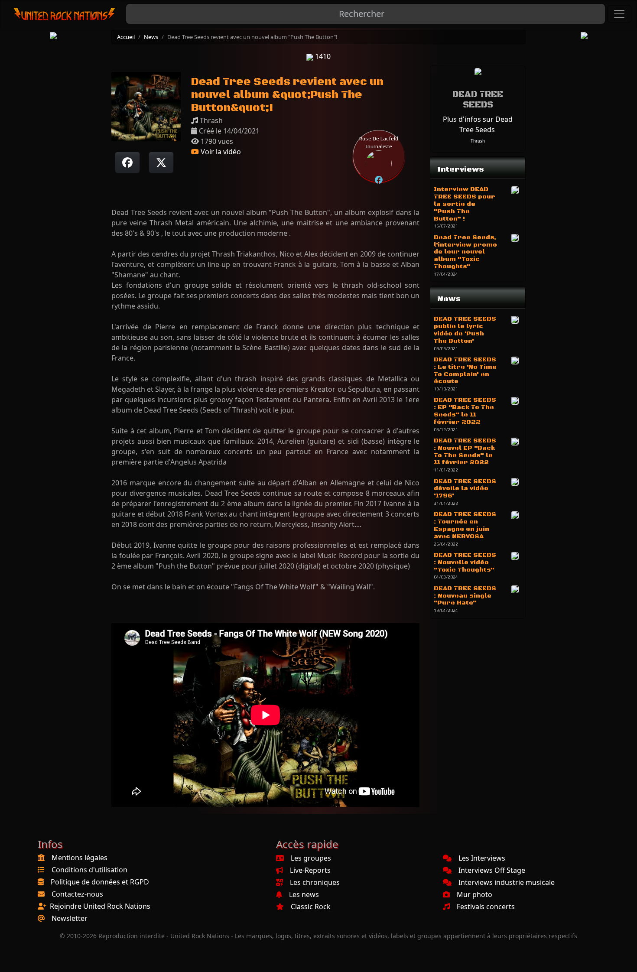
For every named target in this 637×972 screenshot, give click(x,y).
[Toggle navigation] (619, 14)
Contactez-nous (77, 894)
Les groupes (311, 858)
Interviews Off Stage (491, 870)
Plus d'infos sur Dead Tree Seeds (478, 124)
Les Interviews (481, 858)
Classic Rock (311, 906)
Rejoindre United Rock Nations (100, 906)
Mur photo (474, 894)
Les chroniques (315, 882)
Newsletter (70, 918)
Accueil (126, 37)
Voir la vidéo (220, 151)
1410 (322, 56)
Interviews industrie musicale (506, 882)
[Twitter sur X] (161, 162)
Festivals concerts (486, 906)
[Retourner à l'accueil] (65, 14)
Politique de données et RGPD (100, 882)
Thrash (478, 141)
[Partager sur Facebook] (127, 162)
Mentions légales (79, 857)
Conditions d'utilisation (89, 869)
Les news (304, 894)
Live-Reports (310, 870)
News (151, 37)
